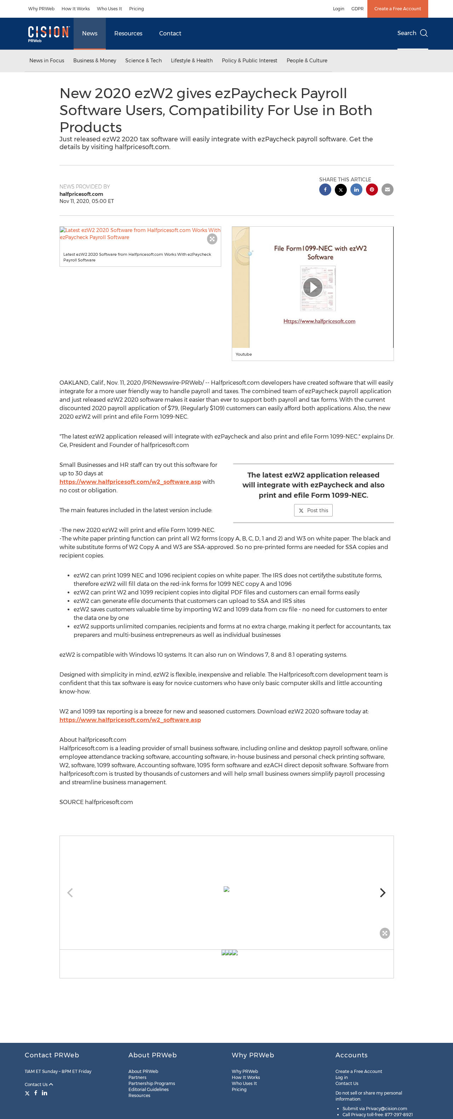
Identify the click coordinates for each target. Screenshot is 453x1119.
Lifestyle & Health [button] (192, 60)
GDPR (357, 8)
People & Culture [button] (307, 60)
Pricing (136, 8)
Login (338, 8)
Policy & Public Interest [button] (249, 60)
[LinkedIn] (44, 1092)
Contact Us (37, 1084)
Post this (317, 510)
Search (407, 33)
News (89, 33)
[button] (140, 234)
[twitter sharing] (341, 191)
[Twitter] (28, 1092)
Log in (342, 1077)
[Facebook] (36, 1092)
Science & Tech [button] (143, 60)
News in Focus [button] (46, 60)
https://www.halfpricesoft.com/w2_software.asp (130, 482)
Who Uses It (109, 8)
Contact (170, 33)
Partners (137, 1077)
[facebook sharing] (325, 190)
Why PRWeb (41, 8)
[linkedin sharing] (356, 190)
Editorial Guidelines (148, 1089)
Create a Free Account (397, 8)
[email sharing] (388, 190)
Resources (128, 33)
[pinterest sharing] (372, 190)
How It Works (76, 8)
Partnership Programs (151, 1083)
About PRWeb (143, 1071)
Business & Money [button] (94, 60)
